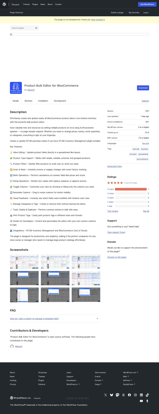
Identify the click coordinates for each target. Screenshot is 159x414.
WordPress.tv (73, 384)
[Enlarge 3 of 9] (97, 257)
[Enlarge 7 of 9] (35, 291)
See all (146, 211)
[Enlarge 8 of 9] (66, 291)
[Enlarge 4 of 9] (35, 274)
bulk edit (136, 149)
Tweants (37, 398)
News (12, 376)
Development (60, 101)
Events (97, 376)
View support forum (116, 232)
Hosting (13, 380)
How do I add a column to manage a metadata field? (34, 319)
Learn (69, 372)
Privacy (13, 384)
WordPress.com (130, 372)
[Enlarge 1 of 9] (35, 257)
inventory (144, 149)
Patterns (41, 384)
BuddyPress (129, 384)
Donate (99, 380)
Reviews (28, 101)
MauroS (31, 90)
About (12, 372)
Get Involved (100, 372)
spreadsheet (143, 154)
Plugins (41, 380)
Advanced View (114, 166)
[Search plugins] (36, 28)
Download (143, 88)
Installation (43, 101)
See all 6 (145, 143)
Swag (98, 384)
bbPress (127, 380)
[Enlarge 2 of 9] (66, 257)
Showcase (42, 372)
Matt (126, 376)
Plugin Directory (16, 12)
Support (145, 101)
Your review (112, 211)
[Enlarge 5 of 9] (66, 274)
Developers (71, 380)
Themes (41, 376)
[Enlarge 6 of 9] (97, 274)
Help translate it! (98, 20)
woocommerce (142, 159)
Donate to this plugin (116, 257)
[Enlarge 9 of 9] (97, 291)
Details (16, 101)
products (133, 154)
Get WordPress (147, 4)
